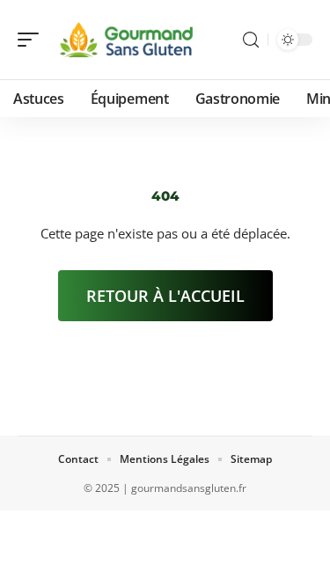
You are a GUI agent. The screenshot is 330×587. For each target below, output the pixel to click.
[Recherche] (250, 40)
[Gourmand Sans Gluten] (127, 39)
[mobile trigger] (33, 39)
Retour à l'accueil (165, 295)
